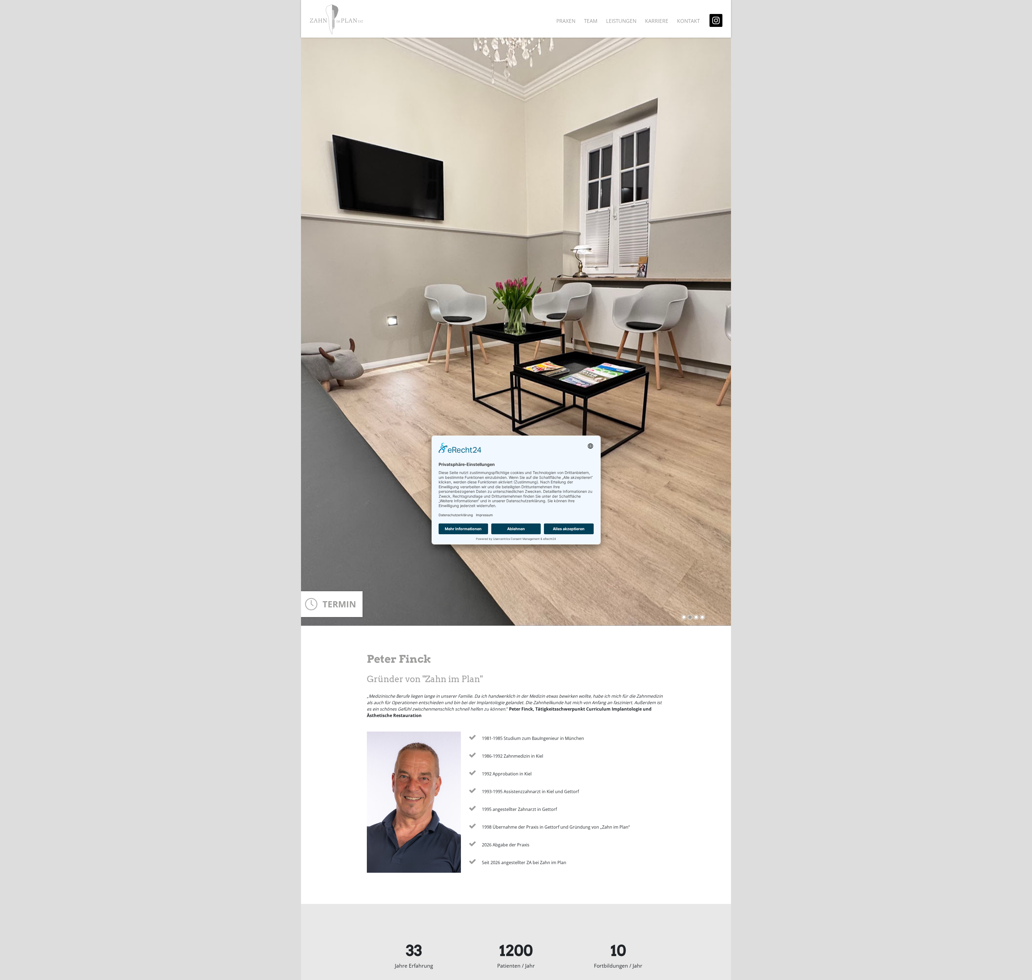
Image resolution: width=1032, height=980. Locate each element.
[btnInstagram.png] (716, 20)
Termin (339, 604)
